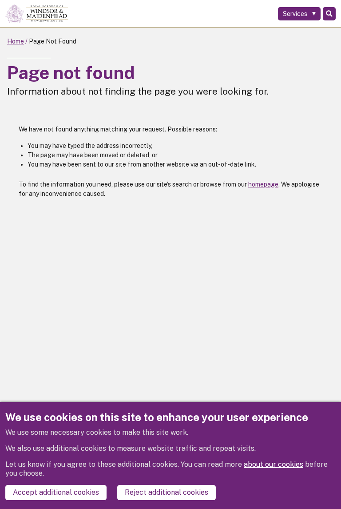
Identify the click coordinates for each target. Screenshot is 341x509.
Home (15, 41)
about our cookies (273, 464)
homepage (263, 184)
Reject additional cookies (166, 492)
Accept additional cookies (56, 492)
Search (329, 13)
